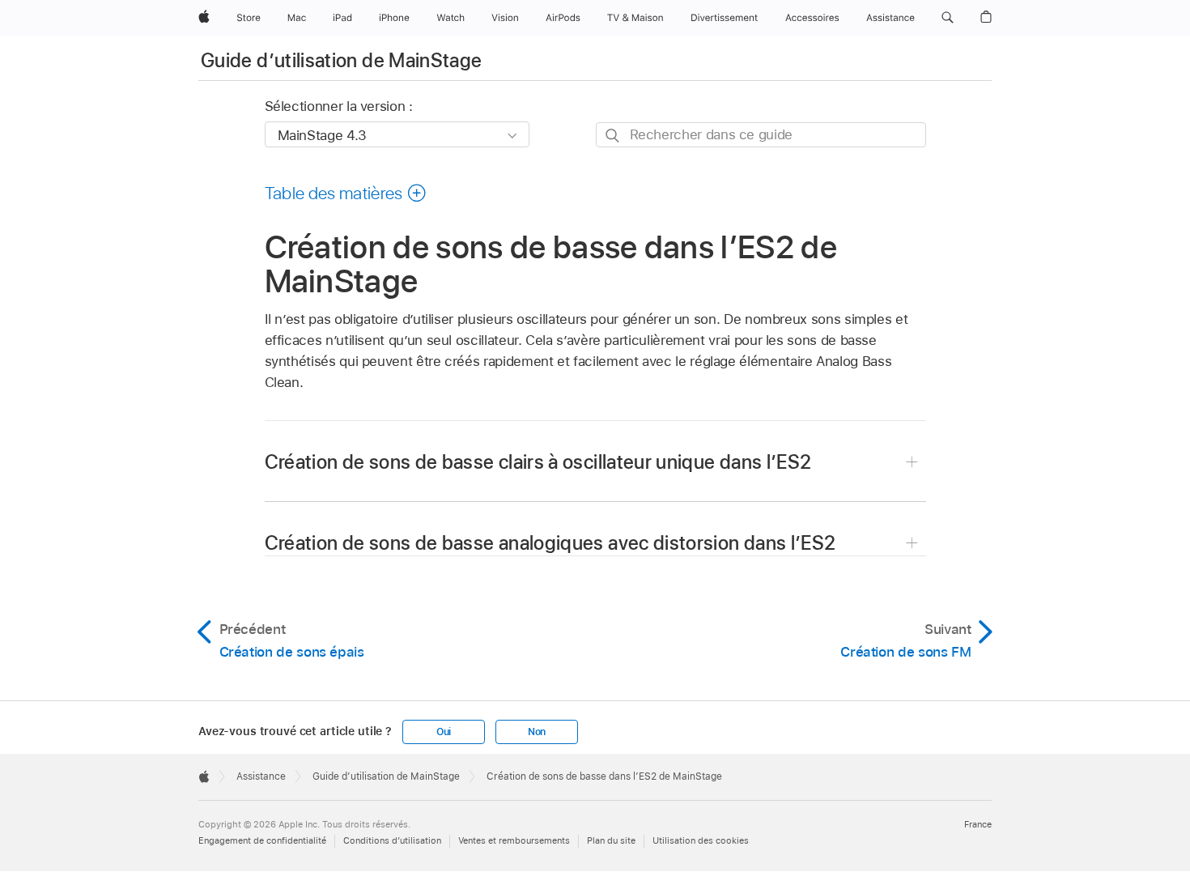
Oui (443, 732)
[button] (947, 18)
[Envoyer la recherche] (613, 135)
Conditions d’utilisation (392, 840)
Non (537, 732)
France (978, 824)
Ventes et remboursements (514, 840)
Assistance (261, 776)
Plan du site (611, 840)
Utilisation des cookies (700, 840)
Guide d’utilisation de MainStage (341, 60)
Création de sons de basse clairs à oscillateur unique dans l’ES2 (538, 462)
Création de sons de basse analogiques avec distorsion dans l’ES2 (550, 543)
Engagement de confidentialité (262, 840)
